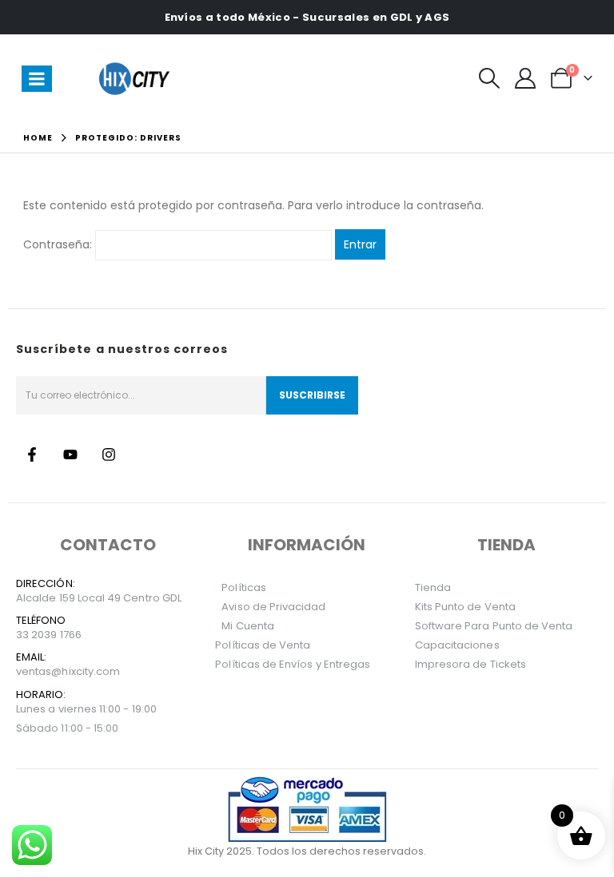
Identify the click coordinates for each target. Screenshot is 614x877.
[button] (488, 78)
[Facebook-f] (32, 454)
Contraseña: (59, 244)
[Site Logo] (136, 78)
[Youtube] (70, 454)
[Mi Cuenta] (524, 78)
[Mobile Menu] (37, 78)
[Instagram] (109, 454)
